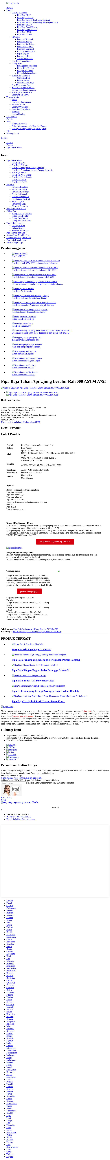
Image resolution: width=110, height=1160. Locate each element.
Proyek (9, 119)
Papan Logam (23, 54)
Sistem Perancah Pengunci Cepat (26, 361)
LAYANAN (11, 116)
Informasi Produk (19, 124)
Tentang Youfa (12, 97)
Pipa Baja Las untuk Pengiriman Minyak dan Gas (33, 305)
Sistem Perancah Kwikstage (23, 375)
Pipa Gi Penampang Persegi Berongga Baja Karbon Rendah (45, 691)
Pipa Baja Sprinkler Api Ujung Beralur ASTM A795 (35, 629)
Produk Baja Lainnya (21, 75)
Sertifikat (15, 112)
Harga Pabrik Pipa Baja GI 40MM (31, 649)
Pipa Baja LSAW (24, 34)
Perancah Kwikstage (26, 44)
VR (8, 131)
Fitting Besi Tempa (25, 70)
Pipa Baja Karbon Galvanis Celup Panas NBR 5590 (34, 270)
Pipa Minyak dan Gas (21, 85)
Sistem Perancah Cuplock (23, 368)
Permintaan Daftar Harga (11, 775)
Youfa (3, 800)
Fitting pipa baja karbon (27, 66)
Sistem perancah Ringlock (23, 354)
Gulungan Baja (23, 78)
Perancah (16, 37)
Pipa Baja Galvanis (25, 17)
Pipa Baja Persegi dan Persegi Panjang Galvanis (37, 22)
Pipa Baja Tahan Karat (21, 61)
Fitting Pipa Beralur (25, 68)
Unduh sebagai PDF (31, 422)
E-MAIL (10, 740)
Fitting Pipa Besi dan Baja (23, 319)
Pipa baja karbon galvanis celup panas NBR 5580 (33, 277)
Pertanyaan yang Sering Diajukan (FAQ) (29, 128)
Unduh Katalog (18, 114)
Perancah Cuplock (25, 46)
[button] (55, 542)
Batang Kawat (23, 80)
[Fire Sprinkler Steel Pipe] (29, 675)
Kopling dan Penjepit (26, 51)
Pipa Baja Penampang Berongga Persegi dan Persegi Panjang (46, 659)
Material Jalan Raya (25, 83)
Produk (9, 10)
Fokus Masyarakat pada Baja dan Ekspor (29, 126)
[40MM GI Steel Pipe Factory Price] (27, 644)
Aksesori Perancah (25, 58)
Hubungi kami (12, 133)
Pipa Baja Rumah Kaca (22, 92)
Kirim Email (6, 797)
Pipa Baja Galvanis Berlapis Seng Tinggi (29, 298)
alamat (9, 738)
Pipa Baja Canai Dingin (27, 27)
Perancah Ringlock (25, 39)
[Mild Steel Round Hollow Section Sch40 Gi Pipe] (35, 665)
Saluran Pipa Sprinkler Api (23, 87)
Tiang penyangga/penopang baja (25, 340)
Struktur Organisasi (20, 107)
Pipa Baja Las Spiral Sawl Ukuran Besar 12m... (38, 701)
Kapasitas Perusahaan (21, 109)
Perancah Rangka (24, 42)
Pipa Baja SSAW (24, 25)
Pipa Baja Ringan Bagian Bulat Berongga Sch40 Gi (40, 670)
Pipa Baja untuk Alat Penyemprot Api (33, 680)
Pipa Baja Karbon (19, 13)
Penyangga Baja (24, 56)
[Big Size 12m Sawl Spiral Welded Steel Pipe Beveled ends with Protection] (49, 696)
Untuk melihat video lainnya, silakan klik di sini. (21, 778)
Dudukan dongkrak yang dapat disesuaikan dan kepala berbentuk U (40, 333)
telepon (9, 735)
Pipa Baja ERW (24, 15)
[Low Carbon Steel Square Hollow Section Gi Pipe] (38, 686)
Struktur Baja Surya (20, 95)
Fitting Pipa (17, 63)
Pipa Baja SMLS (24, 32)
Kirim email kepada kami (11, 422)
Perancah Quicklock (25, 49)
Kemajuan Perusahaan (21, 102)
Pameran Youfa (18, 104)
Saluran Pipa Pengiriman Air (24, 90)
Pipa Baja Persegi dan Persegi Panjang (33, 20)
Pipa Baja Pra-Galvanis (27, 29)
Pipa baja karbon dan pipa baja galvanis (28, 312)
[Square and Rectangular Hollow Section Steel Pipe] (39, 655)
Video (14, 99)
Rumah (9, 8)
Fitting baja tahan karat (26, 73)
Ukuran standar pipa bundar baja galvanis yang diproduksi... (37, 284)
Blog (8, 121)
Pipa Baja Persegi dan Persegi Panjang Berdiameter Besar (37, 631)
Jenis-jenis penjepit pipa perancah (26, 347)
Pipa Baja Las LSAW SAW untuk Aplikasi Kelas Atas (35, 263)
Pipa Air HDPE (18, 256)
